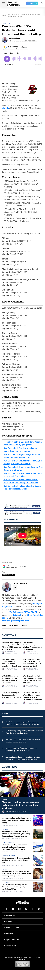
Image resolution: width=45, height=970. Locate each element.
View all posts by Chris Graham (14, 625)
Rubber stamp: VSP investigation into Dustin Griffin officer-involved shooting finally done (16, 873)
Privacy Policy (10, 946)
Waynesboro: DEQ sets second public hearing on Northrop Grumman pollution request (14, 847)
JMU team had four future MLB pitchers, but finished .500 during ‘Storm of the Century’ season (16, 833)
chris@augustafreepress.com (15, 621)
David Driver (6, 838)
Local (5, 799)
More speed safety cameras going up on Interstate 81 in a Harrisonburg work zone (21, 805)
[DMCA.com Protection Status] (22, 964)
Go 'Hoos (6, 882)
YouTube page (16, 612)
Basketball (7, 23)
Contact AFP (9, 915)
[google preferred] (11, 47)
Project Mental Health (13, 940)
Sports (5, 829)
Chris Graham (10, 652)
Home (4, 16)
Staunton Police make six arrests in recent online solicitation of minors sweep (17, 820)
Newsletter (8, 934)
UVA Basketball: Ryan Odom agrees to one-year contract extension (11, 695)
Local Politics (8, 842)
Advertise (8, 921)
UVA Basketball (8, 574)
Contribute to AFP (11, 928)
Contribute (32, 3)
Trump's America (9, 855)
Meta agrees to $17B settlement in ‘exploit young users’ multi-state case (16, 860)
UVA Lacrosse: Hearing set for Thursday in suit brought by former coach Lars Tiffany (16, 887)
